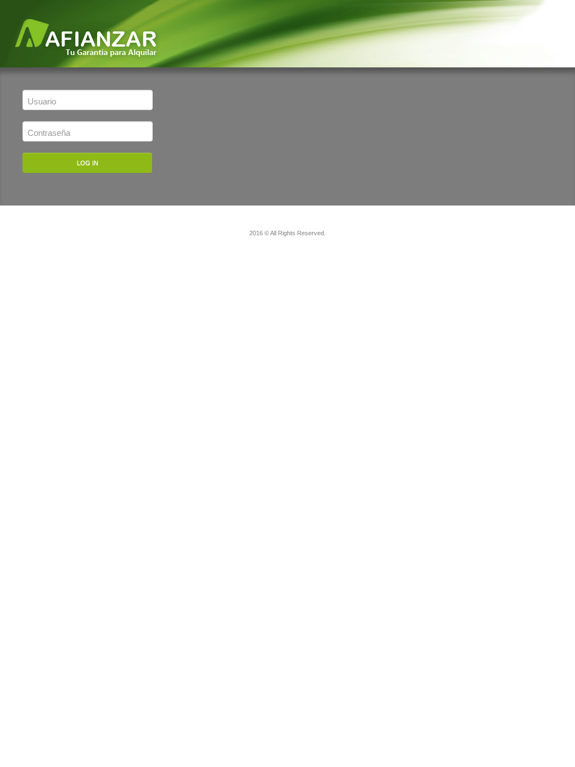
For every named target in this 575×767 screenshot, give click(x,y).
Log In (87, 162)
